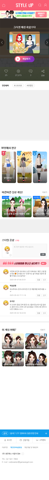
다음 (47, 42)
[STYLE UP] (24, 5)
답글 (38, 280)
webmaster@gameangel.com (21, 462)
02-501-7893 (12, 459)
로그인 (9, 440)
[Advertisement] (24, 114)
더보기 (44, 192)
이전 (2, 42)
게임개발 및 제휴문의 (31, 447)
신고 (44, 280)
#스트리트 (18, 85)
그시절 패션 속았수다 (24, 27)
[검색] (40, 5)
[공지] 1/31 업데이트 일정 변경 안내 (20, 433)
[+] (46, 433)
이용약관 (5, 447)
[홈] (3, 5)
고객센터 (42, 440)
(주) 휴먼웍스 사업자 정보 (11, 454)
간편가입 (26, 440)
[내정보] (46, 5)
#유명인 (30, 85)
